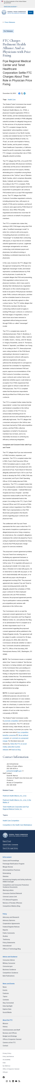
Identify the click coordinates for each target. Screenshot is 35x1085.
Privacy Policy (7, 1053)
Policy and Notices (8, 1056)
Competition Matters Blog (11, 906)
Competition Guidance (10, 972)
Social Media (7, 1012)
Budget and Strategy (10, 1036)
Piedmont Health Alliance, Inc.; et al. (15, 796)
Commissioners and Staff (11, 1030)
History (5, 1026)
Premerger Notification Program (13, 863)
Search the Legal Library (10, 848)
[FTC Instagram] (7, 1081)
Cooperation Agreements (11, 923)
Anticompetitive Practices (11, 870)
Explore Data (7, 1009)
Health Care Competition (11, 820)
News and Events (9, 983)
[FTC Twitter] (10, 1081)
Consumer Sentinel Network (12, 893)
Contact (5, 1045)
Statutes (5, 876)
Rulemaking (7, 873)
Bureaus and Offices (10, 1033)
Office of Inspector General (12, 1039)
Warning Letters (8, 890)
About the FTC (8, 1020)
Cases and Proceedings (11, 860)
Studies (5, 936)
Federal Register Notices (11, 927)
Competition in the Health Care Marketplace (17, 825)
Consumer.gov (8, 966)
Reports (5, 930)
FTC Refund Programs (10, 900)
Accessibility (6, 1059)
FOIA (4, 1062)
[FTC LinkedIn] (13, 1081)
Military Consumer (9, 963)
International (7, 945)
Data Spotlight (7, 1006)
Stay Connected (8, 1003)
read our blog (16, 749)
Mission (5, 1023)
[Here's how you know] (17, 4)
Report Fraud (7, 841)
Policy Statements (9, 942)
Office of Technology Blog (12, 949)
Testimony (6, 939)
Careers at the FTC (9, 1042)
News (5, 987)
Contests (6, 999)
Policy (5, 914)
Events (5, 990)
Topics (5, 996)
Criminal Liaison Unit (10, 896)
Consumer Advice (9, 960)
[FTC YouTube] (16, 1081)
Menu (30, 12)
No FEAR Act (6, 1066)
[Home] (14, 14)
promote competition (11, 721)
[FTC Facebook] (4, 1077)
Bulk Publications (8, 976)
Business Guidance (9, 969)
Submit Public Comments (10, 844)
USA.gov (5, 1072)
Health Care (12, 99)
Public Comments (9, 933)
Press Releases (10, 22)
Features (6, 993)
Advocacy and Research (11, 917)
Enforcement (7, 857)
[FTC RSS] (19, 1081)
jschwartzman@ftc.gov (14, 771)
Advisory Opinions (9, 920)
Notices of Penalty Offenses (12, 903)
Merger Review (8, 867)
